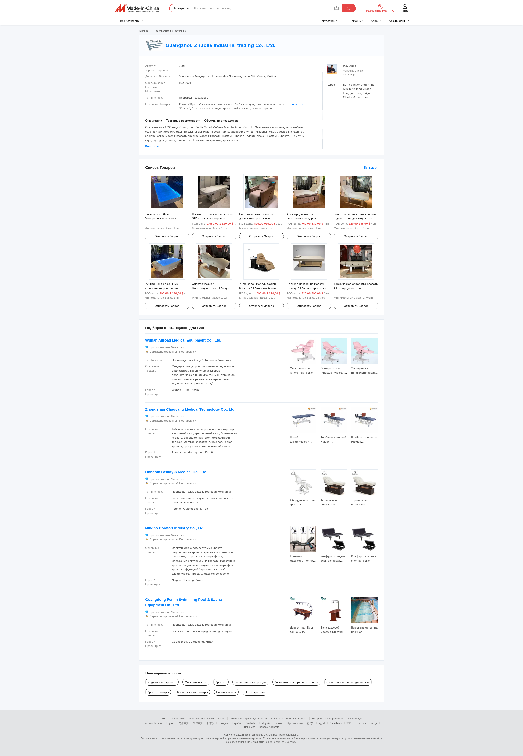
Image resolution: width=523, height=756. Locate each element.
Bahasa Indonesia (269, 726)
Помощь (355, 20)
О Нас (164, 718)
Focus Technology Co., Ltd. (258, 734)
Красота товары (158, 692)
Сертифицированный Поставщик (174, 351)
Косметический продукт (250, 682)
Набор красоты (255, 692)
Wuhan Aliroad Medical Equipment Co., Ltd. (183, 340)
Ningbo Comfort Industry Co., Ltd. (175, 528)
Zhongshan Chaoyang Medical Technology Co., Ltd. (190, 409)
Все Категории (130, 20)
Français (223, 723)
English (170, 723)
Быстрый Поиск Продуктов (327, 718)
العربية (322, 723)
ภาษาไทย (360, 723)
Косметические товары (192, 692)
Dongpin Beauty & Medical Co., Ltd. (176, 472)
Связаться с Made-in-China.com (289, 718)
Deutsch (250, 723)
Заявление (178, 718)
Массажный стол (196, 682)
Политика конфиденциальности (248, 718)
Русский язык (295, 723)
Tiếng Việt (249, 726)
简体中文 (184, 723)
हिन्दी (349, 723)
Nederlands (336, 723)
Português (264, 723)
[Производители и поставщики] (136, 8)
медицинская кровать (162, 682)
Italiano (279, 723)
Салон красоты (226, 692)
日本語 (210, 723)
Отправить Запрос (167, 236)
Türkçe (373, 723)
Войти (405, 10)
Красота (221, 682)
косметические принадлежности (348, 682)
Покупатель (327, 20)
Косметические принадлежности (296, 682)
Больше (295, 104)
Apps (374, 20)
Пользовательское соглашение (207, 718)
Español (236, 723)
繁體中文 (198, 723)
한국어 (310, 723)
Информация (354, 718)
